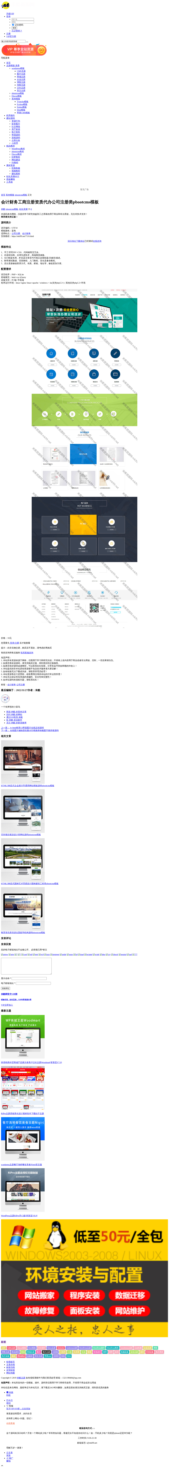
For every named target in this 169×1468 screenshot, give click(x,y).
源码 (142, 1352)
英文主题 (21, 90)
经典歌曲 (16, 168)
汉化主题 (21, 88)
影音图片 (16, 124)
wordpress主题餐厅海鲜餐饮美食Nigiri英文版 (21, 1164)
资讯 (69, 1356)
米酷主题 (5, 5)
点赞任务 (16, 140)
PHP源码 (41, 1348)
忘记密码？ (17, 31)
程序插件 (10, 115)
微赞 (111, 1352)
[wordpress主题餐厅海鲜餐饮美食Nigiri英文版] (23, 1160)
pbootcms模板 (18, 93)
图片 (38, 1352)
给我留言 (10, 1362)
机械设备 (124, 1352)
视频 (63, 1356)
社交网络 (16, 126)
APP (3, 1348)
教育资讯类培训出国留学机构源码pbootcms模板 (23, 932)
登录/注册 (14, 643)
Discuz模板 (17, 96)
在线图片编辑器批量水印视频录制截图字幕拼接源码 (30, 730)
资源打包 (16, 121)
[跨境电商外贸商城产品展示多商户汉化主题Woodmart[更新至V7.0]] (23, 1058)
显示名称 (6, 978)
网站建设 (16, 160)
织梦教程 (16, 157)
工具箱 (9, 182)
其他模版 (16, 99)
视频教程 (16, 171)
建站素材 (16, 174)
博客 (155, 1348)
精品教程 (10, 146)
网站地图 (10, 1373)
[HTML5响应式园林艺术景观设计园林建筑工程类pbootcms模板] (23, 881)
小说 (70, 1352)
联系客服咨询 (27, 653)
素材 (13, 1356)
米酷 (3, 209)
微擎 (105, 1352)
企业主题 (21, 79)
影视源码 (97, 1352)
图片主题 (21, 74)
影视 (89, 1352)
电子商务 (16, 132)
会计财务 (26, 233)
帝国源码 (16, 135)
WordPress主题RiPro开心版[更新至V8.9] (19, 1216)
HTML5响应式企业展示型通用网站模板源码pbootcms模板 (27, 785)
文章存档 (10, 1364)
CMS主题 (21, 71)
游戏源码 (16, 137)
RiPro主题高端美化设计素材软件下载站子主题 (22, 1113)
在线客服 (10, 1423)
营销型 (56, 1356)
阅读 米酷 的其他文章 (16, 712)
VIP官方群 (11, 36)
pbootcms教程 (18, 151)
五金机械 (138, 1348)
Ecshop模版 (22, 104)
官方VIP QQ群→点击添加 (18, 1409)
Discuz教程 (17, 154)
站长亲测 (12, 176)
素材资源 (10, 165)
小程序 (15, 143)
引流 (83, 1352)
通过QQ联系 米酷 (14, 717)
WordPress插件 (99, 1348)
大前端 (55, 1352)
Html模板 (21, 110)
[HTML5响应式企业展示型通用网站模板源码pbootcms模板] (23, 783)
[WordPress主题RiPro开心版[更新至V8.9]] (23, 1211)
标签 (3, 1341)
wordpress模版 (18, 68)
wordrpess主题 (126, 1348)
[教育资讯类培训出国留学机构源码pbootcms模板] (23, 930)
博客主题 (21, 82)
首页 (8, 63)
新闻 (117, 1352)
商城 (23, 1352)
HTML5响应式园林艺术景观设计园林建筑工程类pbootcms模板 (29, 883)
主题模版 (13, 65)
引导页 (76, 1352)
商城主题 (21, 77)
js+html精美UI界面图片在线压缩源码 (22, 728)
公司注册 (16, 233)
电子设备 (5, 1356)
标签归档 (10, 1367)
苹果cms (47, 1356)
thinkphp (61, 1348)
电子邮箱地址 (8, 983)
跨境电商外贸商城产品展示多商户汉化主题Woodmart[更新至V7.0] (31, 1062)
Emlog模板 (22, 107)
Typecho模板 (22, 101)
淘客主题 (21, 85)
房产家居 (16, 129)
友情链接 (10, 1370)
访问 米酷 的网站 (14, 714)
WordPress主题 (85, 1348)
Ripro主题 (51, 1348)
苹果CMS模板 (23, 113)
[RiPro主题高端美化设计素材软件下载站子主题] (23, 1109)
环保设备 (150, 1352)
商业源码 (15, 1352)
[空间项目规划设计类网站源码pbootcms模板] (23, 832)
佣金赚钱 (10, 179)
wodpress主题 (71, 1348)
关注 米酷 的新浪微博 (16, 723)
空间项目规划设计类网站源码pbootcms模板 (21, 834)
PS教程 (15, 162)
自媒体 (30, 1356)
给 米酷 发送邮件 (14, 720)
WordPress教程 (18, 149)
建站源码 (10, 118)
